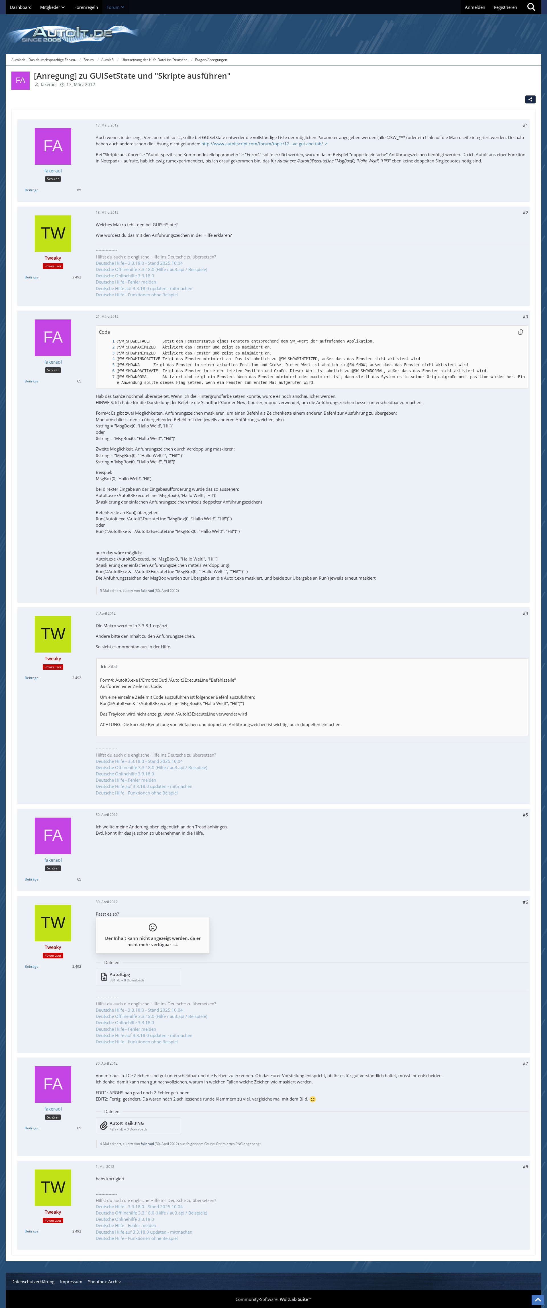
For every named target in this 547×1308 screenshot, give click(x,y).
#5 (525, 815)
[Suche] (531, 7)
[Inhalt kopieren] (521, 332)
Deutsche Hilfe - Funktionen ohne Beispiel (137, 295)
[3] (108, 353)
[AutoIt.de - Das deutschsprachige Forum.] (273, 34)
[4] (108, 359)
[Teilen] (530, 99)
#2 (525, 212)
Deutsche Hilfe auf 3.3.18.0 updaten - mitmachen (144, 288)
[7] (108, 377)
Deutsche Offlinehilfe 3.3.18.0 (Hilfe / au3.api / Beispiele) (151, 269)
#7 (525, 1063)
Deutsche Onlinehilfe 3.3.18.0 (125, 275)
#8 (525, 1167)
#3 (525, 316)
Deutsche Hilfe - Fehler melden (126, 282)
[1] (108, 341)
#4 (525, 613)
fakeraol (49, 84)
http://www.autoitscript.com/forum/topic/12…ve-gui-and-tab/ (262, 143)
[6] (108, 371)
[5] (108, 365)
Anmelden (475, 7)
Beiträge (31, 190)
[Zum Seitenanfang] (538, 1300)
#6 (525, 902)
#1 (525, 125)
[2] (108, 347)
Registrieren (505, 7)
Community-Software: (273, 1299)
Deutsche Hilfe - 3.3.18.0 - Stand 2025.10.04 (139, 263)
